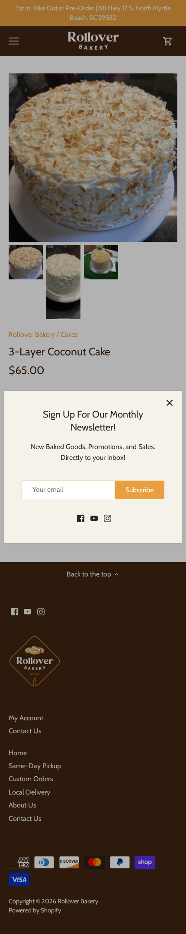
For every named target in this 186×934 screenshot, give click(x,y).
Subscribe (139, 490)
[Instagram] (107, 517)
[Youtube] (94, 517)
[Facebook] (80, 517)
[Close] (169, 402)
